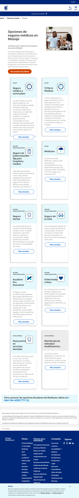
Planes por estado (13, 18)
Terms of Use (57, 493)
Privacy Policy (45, 493)
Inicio (2, 18)
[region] (39, 416)
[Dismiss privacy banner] (70, 486)
